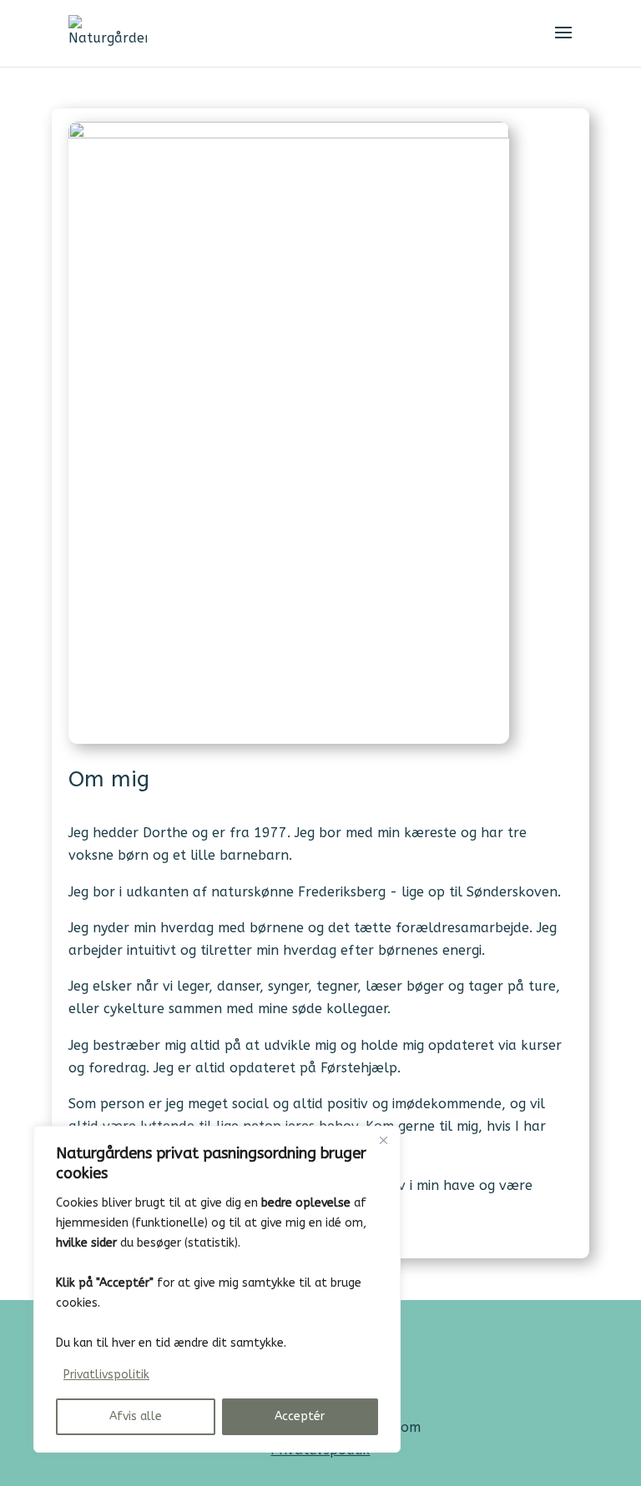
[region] (217, 1289)
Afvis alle (135, 1416)
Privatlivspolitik (106, 1375)
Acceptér (300, 1416)
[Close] (383, 1140)
